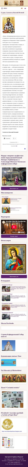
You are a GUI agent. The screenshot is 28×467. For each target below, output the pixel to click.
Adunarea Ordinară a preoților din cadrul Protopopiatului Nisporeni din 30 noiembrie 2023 (18, 315)
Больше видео (14, 236)
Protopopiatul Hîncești (7, 284)
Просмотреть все (14, 188)
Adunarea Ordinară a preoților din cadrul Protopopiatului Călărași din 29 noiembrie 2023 (18, 296)
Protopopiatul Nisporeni (7, 312)
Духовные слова (6, 206)
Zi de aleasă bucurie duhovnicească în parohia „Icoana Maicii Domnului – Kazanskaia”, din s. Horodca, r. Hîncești (18, 288)
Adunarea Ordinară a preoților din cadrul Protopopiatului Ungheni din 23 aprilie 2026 (18, 306)
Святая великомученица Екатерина (16, 208)
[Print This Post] (25, 149)
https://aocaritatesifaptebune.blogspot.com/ (12, 431)
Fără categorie (5, 196)
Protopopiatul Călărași (7, 294)
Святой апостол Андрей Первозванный (16, 199)
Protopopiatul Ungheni (7, 303)
